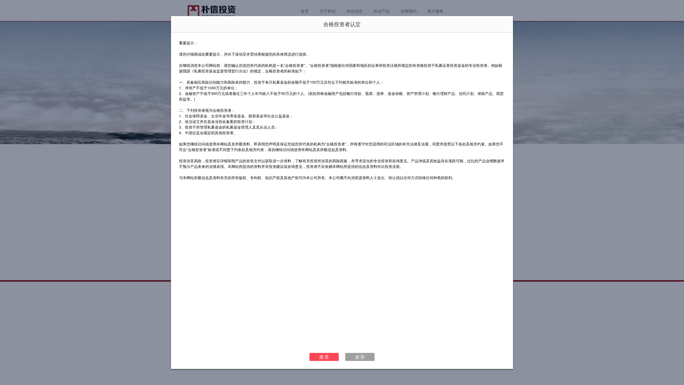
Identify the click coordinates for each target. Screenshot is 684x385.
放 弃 (360, 357)
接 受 (324, 357)
